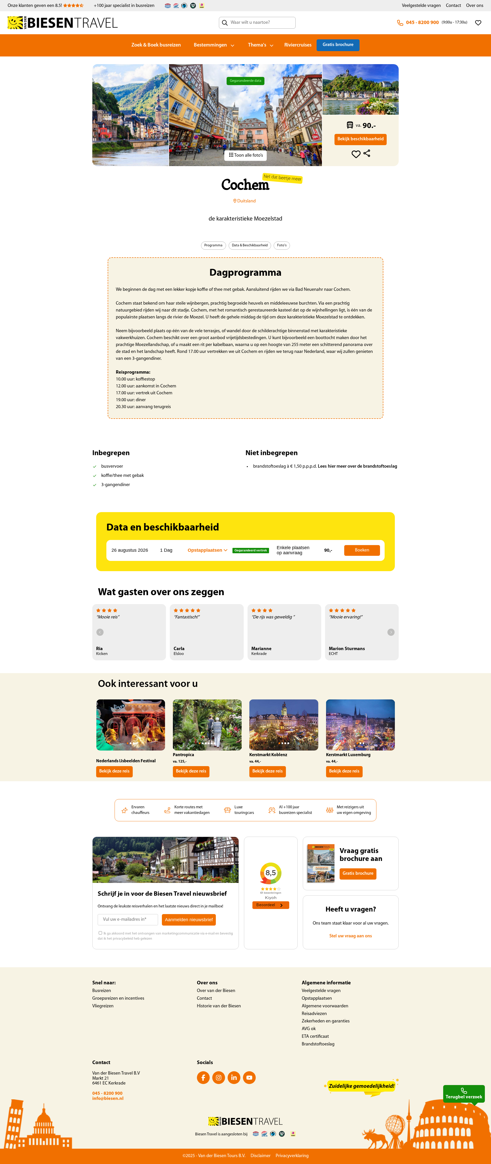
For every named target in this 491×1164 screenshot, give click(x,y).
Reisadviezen (314, 1014)
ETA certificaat (315, 1036)
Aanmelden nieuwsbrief (189, 919)
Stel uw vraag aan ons (350, 936)
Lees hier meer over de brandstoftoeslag (357, 466)
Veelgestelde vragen (421, 6)
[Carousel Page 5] (212, 743)
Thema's (257, 45)
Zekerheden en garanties (326, 1021)
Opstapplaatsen (317, 998)
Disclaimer (261, 1156)
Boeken (362, 550)
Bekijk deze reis (114, 771)
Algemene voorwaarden (325, 1006)
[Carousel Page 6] (215, 743)
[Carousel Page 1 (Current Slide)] (128, 743)
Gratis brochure (338, 45)
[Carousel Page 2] (130, 743)
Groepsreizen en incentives (118, 998)
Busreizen (101, 991)
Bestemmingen (210, 45)
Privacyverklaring (292, 1156)
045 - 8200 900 (422, 22)
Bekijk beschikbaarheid (361, 139)
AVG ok (309, 1029)
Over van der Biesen (216, 991)
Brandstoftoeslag (318, 1044)
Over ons (474, 6)
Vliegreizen (103, 1006)
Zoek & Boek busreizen (156, 45)
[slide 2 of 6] (207, 725)
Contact (453, 6)
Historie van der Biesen (219, 1006)
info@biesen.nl (108, 1099)
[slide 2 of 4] (283, 725)
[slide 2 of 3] (130, 725)
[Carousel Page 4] (209, 743)
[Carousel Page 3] (134, 743)
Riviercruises (297, 45)
